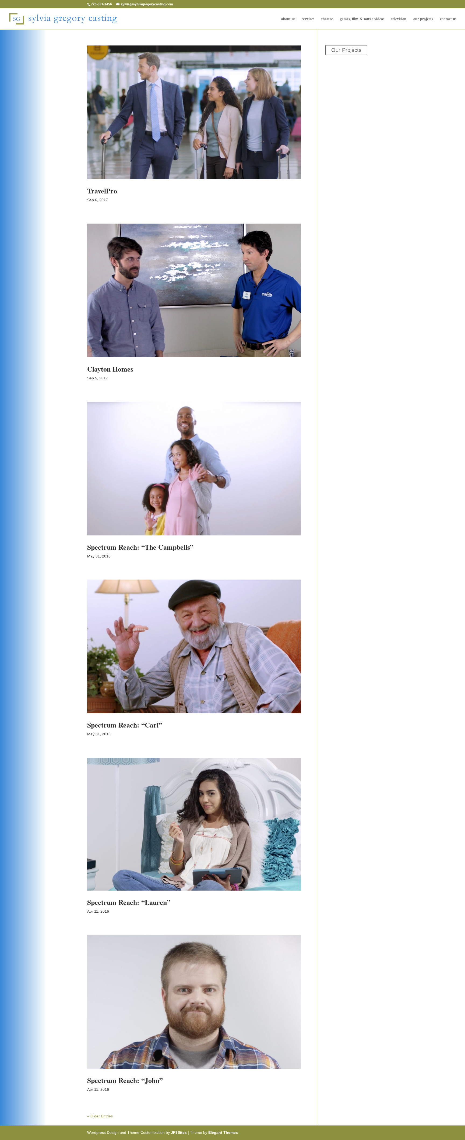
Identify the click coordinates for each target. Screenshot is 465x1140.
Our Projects (423, 19)
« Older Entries (100, 1116)
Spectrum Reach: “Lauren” (128, 902)
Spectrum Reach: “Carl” (124, 725)
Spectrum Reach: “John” (125, 1080)
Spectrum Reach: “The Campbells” (140, 547)
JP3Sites (179, 1132)
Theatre (327, 19)
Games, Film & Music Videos (362, 19)
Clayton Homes (110, 369)
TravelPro (102, 191)
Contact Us (448, 19)
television (398, 19)
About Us (288, 19)
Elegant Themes (223, 1132)
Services (308, 19)
